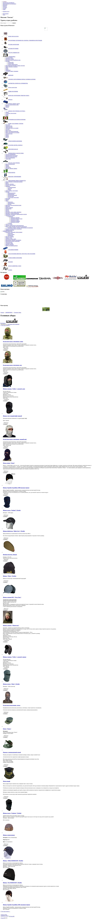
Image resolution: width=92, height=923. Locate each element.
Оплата (4, 8)
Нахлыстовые (11, 196)
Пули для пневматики (10, 157)
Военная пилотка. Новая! (10, 554)
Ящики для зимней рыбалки (12, 245)
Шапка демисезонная (9, 835)
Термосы (7, 166)
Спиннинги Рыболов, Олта (16, 218)
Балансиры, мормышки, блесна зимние (14, 232)
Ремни (7, 69)
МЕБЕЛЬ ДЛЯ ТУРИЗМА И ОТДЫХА (16, 111)
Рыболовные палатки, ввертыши (13, 241)
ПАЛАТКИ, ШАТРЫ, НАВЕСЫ (15, 145)
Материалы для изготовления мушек (13, 205)
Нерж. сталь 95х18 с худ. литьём (12, 132)
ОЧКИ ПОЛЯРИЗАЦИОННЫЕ (15, 141)
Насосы (7, 106)
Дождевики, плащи (10, 58)
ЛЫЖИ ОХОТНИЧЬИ (13, 91)
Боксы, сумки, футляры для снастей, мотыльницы (16, 226)
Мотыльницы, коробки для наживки (13, 240)
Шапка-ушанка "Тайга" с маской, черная (14, 657)
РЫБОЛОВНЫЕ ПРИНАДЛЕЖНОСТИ (17, 180)
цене (14, 324)
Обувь (7, 67)
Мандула (10, 188)
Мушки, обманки (9, 207)
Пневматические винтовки (11, 156)
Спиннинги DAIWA (15, 222)
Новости (5, 6)
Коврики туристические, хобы (12, 104)
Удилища (10, 223)
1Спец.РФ (3, 918)
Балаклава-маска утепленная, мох (12, 365)
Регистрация (5, 13)
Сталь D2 (8, 129)
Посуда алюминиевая (10, 164)
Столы (7, 114)
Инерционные (11, 194)
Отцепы (7, 209)
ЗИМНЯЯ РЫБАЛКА (7, 231)
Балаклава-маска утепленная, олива (13, 341)
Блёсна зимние (11, 234)
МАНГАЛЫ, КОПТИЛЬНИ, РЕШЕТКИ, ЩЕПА (18, 95)
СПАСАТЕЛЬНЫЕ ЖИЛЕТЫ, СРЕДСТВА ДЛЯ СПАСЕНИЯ (21, 253)
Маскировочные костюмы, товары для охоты (15, 65)
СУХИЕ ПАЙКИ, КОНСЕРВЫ (15, 257)
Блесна (7, 182)
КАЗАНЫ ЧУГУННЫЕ (13, 48)
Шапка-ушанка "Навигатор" (11, 625)
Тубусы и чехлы (9, 224)
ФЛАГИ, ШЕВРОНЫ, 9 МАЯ (14, 265)
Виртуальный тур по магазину (9, 3)
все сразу (4, 325)
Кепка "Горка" (7, 728)
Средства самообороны (10, 154)
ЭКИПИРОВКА (11, 56)
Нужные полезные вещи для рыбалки (14, 228)
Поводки (7, 210)
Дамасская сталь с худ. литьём (12, 128)
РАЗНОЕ (10, 269)
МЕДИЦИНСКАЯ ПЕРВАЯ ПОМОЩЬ (16, 119)
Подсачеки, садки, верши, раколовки (13, 212)
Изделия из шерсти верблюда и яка (13, 60)
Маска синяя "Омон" (9, 463)
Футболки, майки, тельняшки (12, 71)
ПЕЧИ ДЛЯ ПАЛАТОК (13, 36)
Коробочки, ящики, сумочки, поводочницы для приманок (20, 227)
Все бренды (3, 323)
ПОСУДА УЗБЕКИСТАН (13, 52)
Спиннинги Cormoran (15, 221)
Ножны (7, 137)
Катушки (7, 191)
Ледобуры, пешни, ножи (11, 238)
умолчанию (10, 324)
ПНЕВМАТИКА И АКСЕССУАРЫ (16, 153)
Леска (7, 200)
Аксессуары (8, 158)
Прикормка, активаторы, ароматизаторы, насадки (16, 214)
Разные (7, 134)
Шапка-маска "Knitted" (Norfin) (12, 510)
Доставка (5, 7)
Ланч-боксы (8, 167)
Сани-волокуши (9, 242)
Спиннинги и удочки (10, 215)
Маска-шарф (6, 781)
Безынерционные (11, 193)
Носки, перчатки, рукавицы (11, 66)
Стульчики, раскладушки (11, 113)
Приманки (8, 186)
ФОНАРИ (10, 261)
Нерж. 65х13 (8, 130)
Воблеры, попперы (10, 184)
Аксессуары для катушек (13, 197)
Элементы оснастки (10, 230)
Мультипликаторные (12, 195)
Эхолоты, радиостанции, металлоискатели (15, 225)
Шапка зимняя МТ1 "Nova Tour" (12, 597)
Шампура (10, 99)
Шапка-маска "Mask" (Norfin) (11, 684)
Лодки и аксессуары (12, 87)
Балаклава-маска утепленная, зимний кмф (14, 439)
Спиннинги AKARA (15, 217)
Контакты (5, 4)
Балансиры (10, 233)
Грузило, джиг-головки (10, 185)
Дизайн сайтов (4, 914)
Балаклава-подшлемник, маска (11, 705)
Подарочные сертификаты (8, 2)
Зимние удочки (9, 237)
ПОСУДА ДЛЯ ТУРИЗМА (14, 162)
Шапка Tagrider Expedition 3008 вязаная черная (16, 487)
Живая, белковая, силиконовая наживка (14, 181)
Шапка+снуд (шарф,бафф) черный (12, 416)
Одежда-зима (11, 63)
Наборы (7, 165)
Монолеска (10, 201)
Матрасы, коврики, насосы (14, 103)
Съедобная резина (12, 187)
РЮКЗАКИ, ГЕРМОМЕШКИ (14, 176)
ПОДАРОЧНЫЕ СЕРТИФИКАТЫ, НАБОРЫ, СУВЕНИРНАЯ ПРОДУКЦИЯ (25, 40)
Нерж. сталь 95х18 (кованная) (12, 131)
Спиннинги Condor (15, 219)
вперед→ (8, 325)
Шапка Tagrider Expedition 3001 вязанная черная (16, 904)
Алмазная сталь (9, 125)
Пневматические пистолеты (12, 155)
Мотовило (8, 206)
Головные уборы (9, 57)
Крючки (7, 199)
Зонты (7, 115)
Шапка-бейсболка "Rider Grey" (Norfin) (14, 531)
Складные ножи (9, 133)
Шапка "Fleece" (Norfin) (9, 576)
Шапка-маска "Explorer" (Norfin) (12, 813)
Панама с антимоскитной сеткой (12, 752)
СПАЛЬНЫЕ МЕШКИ (13, 249)
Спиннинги (10, 216)
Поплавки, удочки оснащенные (12, 213)
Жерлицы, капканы (10, 236)
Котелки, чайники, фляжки (11, 168)
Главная (4, 1)
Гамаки (7, 112)
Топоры (7, 135)
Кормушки (8, 198)
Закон (4, 9)
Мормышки (10, 235)
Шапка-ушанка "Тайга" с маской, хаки (14, 389)
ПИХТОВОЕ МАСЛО (13, 149)
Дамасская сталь (9, 126)
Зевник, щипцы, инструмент (12, 190)
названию (17, 324)
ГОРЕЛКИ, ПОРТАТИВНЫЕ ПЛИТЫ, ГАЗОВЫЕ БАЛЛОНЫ (21, 79)
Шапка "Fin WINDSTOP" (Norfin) (12, 882)
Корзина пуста (6, 11)
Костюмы (8, 61)
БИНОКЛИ (10, 75)
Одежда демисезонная (12, 64)
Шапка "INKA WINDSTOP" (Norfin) (13, 860)
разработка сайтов (4, 915)
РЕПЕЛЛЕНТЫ (11, 172)
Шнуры (9, 204)
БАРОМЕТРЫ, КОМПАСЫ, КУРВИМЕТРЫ (18, 83)
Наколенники (8, 208)
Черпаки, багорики (10, 244)
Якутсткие (8, 124)
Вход (4, 14)
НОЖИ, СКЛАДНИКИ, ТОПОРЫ (15, 123)
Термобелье (8, 70)
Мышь (9, 189)
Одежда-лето (11, 62)
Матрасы (7, 105)
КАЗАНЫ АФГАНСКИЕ (13, 44)
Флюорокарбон (11, 203)
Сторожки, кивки (9, 243)
